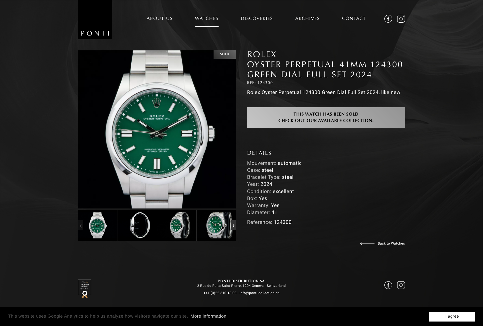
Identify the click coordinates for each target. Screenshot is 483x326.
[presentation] (80, 225)
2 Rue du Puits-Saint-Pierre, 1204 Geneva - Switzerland (241, 286)
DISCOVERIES (257, 19)
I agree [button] (452, 316)
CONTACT (354, 19)
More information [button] (208, 316)
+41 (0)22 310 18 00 (219, 293)
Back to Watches (391, 243)
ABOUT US (160, 19)
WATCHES (207, 19)
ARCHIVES (307, 19)
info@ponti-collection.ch (260, 293)
